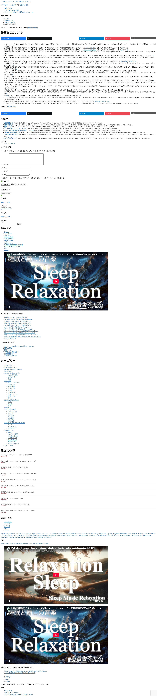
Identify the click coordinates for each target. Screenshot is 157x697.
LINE (6, 528)
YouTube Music (9, 238)
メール (4, 171)
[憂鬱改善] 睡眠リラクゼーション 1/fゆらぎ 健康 (14, 467)
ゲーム (10, 404)
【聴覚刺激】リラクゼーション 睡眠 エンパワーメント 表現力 (18, 461)
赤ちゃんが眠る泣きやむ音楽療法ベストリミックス (21, 334)
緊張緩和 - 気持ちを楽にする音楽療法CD (17, 321)
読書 (9, 405)
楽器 (9, 379)
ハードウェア (12, 440)
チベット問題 (12, 411)
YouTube (7, 235)
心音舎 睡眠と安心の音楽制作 (32, 533)
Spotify (6, 232)
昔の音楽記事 (12, 426)
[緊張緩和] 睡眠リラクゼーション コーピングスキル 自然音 (18, 492)
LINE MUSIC (8, 240)
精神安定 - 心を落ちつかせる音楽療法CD (17, 323)
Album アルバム (9, 365)
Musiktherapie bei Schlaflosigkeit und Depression (81, 535)
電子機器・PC (8, 430)
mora (5, 248)
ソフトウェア (12, 438)
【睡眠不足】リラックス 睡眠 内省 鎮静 (12, 498)
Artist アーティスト (10, 367)
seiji (122, 48)
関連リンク (8, 127)
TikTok (6, 530)
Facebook (7, 527)
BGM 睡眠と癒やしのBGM (13, 369)
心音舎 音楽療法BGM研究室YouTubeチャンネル (19, 673)
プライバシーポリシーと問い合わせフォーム (18, 694)
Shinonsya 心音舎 (26, 543)
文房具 (10, 390)
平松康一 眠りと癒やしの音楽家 (11, 533)
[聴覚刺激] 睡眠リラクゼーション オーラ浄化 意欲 (15, 504)
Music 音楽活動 (13, 375)
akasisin (8, 90)
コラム (10, 425)
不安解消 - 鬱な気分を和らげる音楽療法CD (18, 319)
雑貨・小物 (11, 396)
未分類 (6, 407)
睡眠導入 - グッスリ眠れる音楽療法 (15, 317)
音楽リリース (8, 445)
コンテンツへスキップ (8, 1)
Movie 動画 (7, 371)
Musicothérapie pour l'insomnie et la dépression (51, 535)
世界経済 (11, 415)
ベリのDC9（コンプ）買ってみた (15, 128)
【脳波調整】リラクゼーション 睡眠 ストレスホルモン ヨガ (18, 486)
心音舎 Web (8, 522)
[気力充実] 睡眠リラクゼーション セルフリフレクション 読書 (18, 479)
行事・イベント (13, 394)
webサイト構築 (13, 434)
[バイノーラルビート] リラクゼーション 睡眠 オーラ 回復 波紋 (19, 473)
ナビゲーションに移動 (23, 1)
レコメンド (11, 384)
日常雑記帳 (11, 392)
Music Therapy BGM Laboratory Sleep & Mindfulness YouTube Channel (25, 671)
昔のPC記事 (12, 441)
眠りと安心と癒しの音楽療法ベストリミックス (19, 333)
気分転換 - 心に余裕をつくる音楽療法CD (17, 325)
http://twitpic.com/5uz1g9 (100, 101)
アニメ (10, 402)
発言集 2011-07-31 (5, 216)
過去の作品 (8, 125)
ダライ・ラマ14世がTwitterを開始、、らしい (19, 130)
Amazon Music (8, 237)
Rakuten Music (8, 243)
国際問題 (11, 419)
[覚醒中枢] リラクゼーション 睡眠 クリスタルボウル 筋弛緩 (18, 510)
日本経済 (11, 421)
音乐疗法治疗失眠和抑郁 (29, 535)
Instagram (7, 525)
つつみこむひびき (10, 338)
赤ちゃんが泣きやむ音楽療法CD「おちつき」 (19, 329)
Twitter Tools (12, 106)
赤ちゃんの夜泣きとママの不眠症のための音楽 (97, 533)
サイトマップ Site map (11, 692)
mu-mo (6, 250)
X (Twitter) (7, 523)
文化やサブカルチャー (11, 400)
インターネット (13, 436)
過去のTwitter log (32, 27)
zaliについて (8, 690)
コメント (4, 164)
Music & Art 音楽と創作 (11, 373)
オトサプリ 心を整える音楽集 (52, 533)
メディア (11, 413)
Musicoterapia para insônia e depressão (130, 535)
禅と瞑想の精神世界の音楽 (122, 533)
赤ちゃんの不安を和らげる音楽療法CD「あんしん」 (21, 331)
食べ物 (10, 398)
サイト (3, 174)
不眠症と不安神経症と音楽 (72, 533)
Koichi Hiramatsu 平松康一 (41, 543)
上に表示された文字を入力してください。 (14, 184)
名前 (3, 168)
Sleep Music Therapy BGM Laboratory (143, 533)
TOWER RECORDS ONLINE (13, 245)
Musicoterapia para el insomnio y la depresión (38, 537)
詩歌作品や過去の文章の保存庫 (14, 423)
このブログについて (10, 138)
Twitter (10, 432)
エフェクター (12, 377)
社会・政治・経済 (10, 409)
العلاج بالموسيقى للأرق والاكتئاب (10, 535)
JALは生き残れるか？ (11, 134)
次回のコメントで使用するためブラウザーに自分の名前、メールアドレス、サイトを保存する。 (34, 178)
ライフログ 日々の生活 (11, 383)
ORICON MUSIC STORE (12, 246)
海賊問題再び (8, 123)
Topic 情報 (7, 381)
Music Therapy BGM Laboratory (10, 543)
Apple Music (8, 233)
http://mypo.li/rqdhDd (89, 48)
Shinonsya (7, 676)
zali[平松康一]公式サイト (12, 132)
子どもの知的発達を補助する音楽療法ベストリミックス (22, 336)
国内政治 (11, 417)
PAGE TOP (152, 674)
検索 (2, 222)
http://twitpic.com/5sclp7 (127, 61)
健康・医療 (11, 386)
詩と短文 (11, 428)
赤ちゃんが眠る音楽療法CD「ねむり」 (17, 327)
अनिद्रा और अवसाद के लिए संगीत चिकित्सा (107, 535)
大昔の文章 (11, 388)
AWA (6, 241)
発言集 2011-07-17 (5, 202)
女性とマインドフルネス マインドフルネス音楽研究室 (16, 455)
